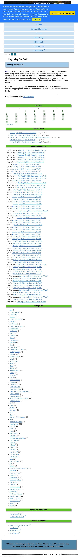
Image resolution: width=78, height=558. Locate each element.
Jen (11, 403)
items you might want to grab (19, 398)
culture (12, 354)
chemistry (13, 342)
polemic (12, 445)
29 (26, 122)
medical (12, 426)
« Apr (7, 124)
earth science (14, 361)
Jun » (11, 124)
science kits (13, 477)
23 (35, 119)
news (11, 431)
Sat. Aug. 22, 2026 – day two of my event (22, 140)
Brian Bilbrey (14, 528)
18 (54, 116)
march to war (14, 424)
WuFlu (12, 505)
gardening (13, 382)
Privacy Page (39, 38)
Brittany (12, 333)
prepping (12, 449)
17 (44, 116)
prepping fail (13, 457)
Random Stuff (14, 461)
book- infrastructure (16, 326)
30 (35, 122)
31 (44, 122)
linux (11, 412)
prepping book (14, 454)
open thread (13, 433)
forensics (13, 375)
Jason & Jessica (15, 401)
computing (13, 347)
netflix (11, 429)
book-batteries (14, 328)
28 (16, 122)
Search (39, 25)
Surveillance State (15, 489)
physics (12, 442)
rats (11, 463)
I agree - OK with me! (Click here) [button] (62, 13)
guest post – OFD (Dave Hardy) (19, 391)
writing (12, 503)
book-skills (13, 331)
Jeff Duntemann (15, 530)
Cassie (12, 338)
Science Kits (38, 51)
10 (44, 114)
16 (35, 116)
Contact (39, 33)
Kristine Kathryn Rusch (17, 517)
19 (63, 116)
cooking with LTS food (17, 349)
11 (54, 114)
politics (12, 447)
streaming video (15, 487)
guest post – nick (15, 389)
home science (14, 394)
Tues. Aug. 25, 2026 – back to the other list (23, 133)
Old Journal (38, 42)
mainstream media (16, 422)
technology (13, 491)
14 (16, 116)
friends (12, 377)
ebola (11, 366)
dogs (11, 359)
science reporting (15, 480)
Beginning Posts (39, 46)
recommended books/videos (19, 468)
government (13, 384)
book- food (13, 324)
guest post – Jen (15, 387)
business (13, 335)
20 (7, 119)
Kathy (11, 405)
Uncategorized (14, 496)
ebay (11, 363)
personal (12, 436)
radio (11, 459)
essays (12, 373)
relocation (13, 470)
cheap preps (14, 340)
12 (63, 114)
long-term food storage (17, 417)
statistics (13, 484)
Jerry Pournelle (14, 533)
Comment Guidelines (39, 29)
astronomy (13, 314)
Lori (11, 419)
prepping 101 (14, 452)
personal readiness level (17, 438)
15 (26, 116)
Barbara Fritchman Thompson (19, 525)
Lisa (11, 415)
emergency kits (14, 370)
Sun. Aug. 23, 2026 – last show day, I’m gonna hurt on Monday (29, 137)
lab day (12, 408)
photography (14, 440)
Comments (28, 97)
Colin (11, 345)
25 (54, 119)
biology (12, 321)
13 (7, 116)
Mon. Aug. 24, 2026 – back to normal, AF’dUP (24, 135)
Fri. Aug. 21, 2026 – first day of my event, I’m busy (25, 142)
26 (63, 119)
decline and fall (14, 356)
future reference (15, 380)
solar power (13, 482)
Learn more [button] (36, 19)
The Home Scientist (16, 494)
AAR (11, 310)
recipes (12, 466)
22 (26, 119)
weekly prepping (15, 498)
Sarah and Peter (15, 473)
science (12, 475)
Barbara (12, 317)
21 (16, 119)
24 (44, 119)
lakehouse (13, 410)
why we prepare (15, 501)
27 (7, 122)
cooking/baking (15, 352)
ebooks (12, 368)
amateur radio (14, 312)
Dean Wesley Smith (16, 514)
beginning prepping (16, 319)
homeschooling (15, 396)
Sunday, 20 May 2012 (15, 65)
